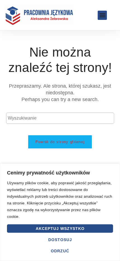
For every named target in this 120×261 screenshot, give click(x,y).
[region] (60, 212)
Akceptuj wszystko (60, 228)
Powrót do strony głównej (60, 142)
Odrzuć (60, 251)
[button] (102, 15)
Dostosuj (60, 239)
